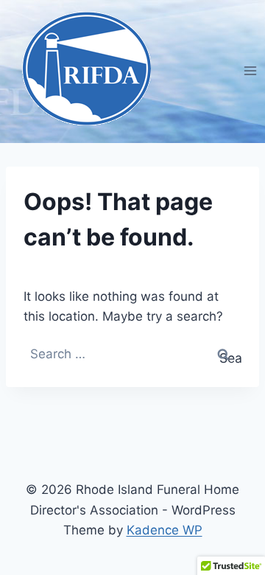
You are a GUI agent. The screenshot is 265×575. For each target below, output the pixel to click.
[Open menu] (250, 70)
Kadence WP (164, 530)
